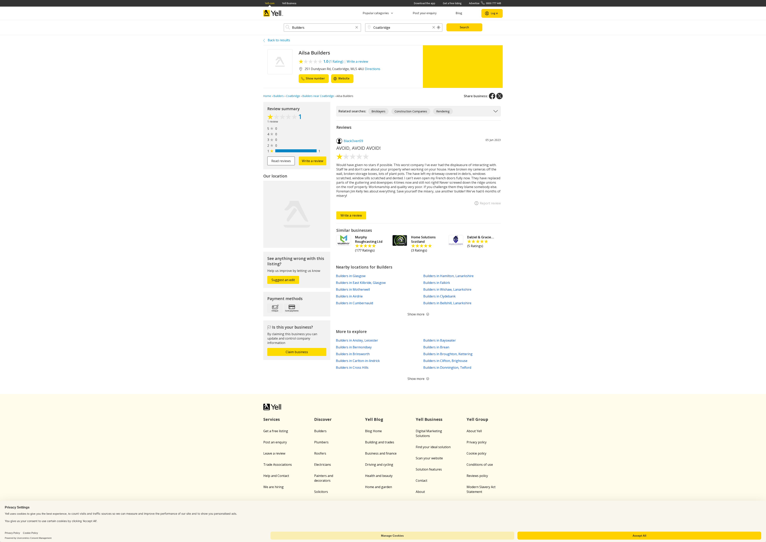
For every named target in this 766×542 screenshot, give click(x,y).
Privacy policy (477, 442)
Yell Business (289, 3)
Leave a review (274, 453)
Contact (421, 480)
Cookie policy (476, 453)
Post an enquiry (275, 442)
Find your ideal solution (433, 447)
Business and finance (381, 453)
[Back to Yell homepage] (273, 13)
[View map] (296, 214)
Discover (323, 419)
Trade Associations (277, 464)
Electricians (322, 464)
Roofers (320, 453)
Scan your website (429, 458)
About (420, 491)
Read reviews (281, 161)
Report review (490, 203)
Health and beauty (379, 476)
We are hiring (273, 487)
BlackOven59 (353, 141)
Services (271, 419)
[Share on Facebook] (492, 96)
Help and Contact (276, 476)
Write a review (357, 61)
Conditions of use (480, 464)
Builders (320, 431)
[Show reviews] (282, 117)
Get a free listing (452, 3)
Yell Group (477, 419)
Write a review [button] (312, 161)
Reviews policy (477, 476)
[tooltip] (438, 27)
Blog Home (373, 431)
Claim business (297, 352)
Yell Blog (374, 419)
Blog (459, 13)
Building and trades (379, 442)
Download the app (424, 3)
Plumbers (321, 442)
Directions (372, 69)
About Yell (474, 431)
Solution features (429, 469)
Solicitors (321, 491)
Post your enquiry (424, 13)
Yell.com (269, 3)
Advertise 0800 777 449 (485, 3)
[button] (356, 27)
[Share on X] (499, 96)
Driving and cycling (379, 464)
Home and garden (378, 487)
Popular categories (376, 13)
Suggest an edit (283, 280)
